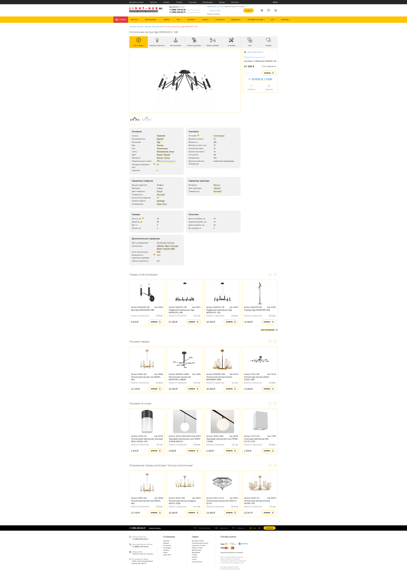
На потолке (161, 243)
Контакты (235, 2)
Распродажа (167, 548)
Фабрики (166, 543)
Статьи (194, 559)
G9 (215, 155)
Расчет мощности (167, 161)
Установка (193, 2)
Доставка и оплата (136, 2)
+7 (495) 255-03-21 (184, 12)
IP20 (158, 252)
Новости (194, 557)
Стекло (167, 158)
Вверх (159, 204)
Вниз (165, 204)
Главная (132, 26)
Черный (166, 155)
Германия (161, 136)
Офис (167, 246)
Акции (165, 552)
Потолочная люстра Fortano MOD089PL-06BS (219, 378)
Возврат (166, 2)
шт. (255, 528)
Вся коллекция (268, 330)
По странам (167, 545)
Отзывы (179, 2)
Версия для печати (255, 52)
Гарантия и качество (198, 545)
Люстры (148, 26)
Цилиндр (161, 201)
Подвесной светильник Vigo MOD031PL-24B (181, 311)
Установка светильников (200, 543)
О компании (169, 536)
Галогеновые (219, 136)
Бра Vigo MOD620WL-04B (142, 310)
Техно (171, 151)
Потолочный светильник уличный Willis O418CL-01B (147, 440)
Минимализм (162, 151)
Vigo (158, 142)
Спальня (166, 249)
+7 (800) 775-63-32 (184, 9)
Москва (182, 7)
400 (215, 142)
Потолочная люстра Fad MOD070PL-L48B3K (180, 378)
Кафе (173, 249)
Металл (160, 158)
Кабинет (160, 246)
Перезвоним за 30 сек (215, 7)
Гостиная (174, 246)
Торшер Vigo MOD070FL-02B (257, 310)
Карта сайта (167, 555)
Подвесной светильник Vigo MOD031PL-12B (219, 311)
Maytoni (160, 139)
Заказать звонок (155, 528)
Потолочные (157, 26)
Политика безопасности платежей (231, 552)
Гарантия (153, 2)
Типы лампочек (197, 562)
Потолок (170, 243)
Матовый (161, 194)
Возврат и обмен (197, 548)
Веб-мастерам (196, 550)
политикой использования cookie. (232, 563)
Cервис (195, 536)
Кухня (159, 249)
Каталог (122, 20)
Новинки (166, 550)
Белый (159, 155)
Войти (275, 2)
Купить (267, 73)
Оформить (269, 528)
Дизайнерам (208, 2)
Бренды (222, 2)
